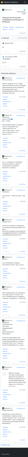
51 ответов (22, 251)
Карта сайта (5, 454)
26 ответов (22, 361)
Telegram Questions (10, 2)
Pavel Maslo (5, 192)
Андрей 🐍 (5, 289)
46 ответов (22, 150)
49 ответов (22, 109)
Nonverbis (5, 369)
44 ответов (22, 214)
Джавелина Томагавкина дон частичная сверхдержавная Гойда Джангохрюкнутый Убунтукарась (8, 328)
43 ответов (22, 440)
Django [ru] (8, 10)
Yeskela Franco (6, 222)
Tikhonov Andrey (7, 80)
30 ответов (22, 402)
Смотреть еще (5, 445)
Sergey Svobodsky (7, 410)
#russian (11, 29)
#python (5, 29)
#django (12, 27)
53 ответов (22, 281)
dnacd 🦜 (5, 158)
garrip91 (4, 259)
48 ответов (22, 315)
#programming (19, 27)
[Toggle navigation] (25, 2)
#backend (5, 27)
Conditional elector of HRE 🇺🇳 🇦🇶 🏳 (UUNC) (7, 119)
